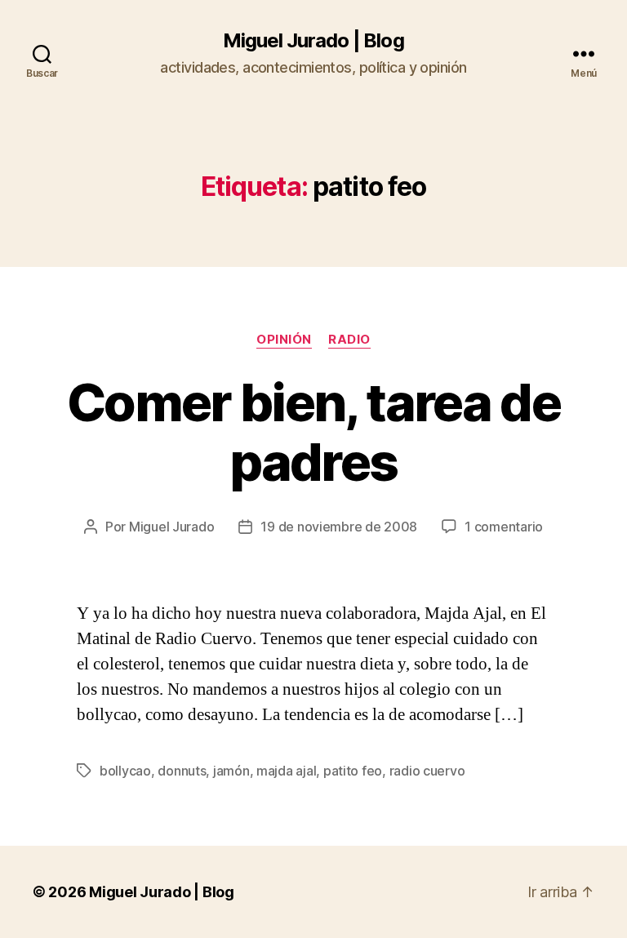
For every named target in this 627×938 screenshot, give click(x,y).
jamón (231, 770)
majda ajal (286, 770)
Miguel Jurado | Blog (313, 41)
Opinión (284, 339)
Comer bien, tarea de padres (313, 432)
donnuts (182, 770)
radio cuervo (427, 770)
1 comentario (504, 526)
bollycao (125, 770)
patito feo (352, 770)
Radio (349, 339)
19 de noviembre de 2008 (338, 526)
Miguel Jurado (172, 526)
